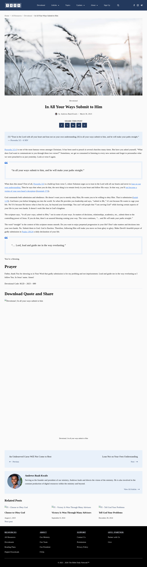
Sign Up (107, 5)
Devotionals (9, 542)
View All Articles (130, 489)
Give (110, 542)
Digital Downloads (12, 552)
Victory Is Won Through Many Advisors (71, 512)
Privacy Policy (82, 547)
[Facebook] (134, 5)
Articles (54, 5)
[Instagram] (138, 5)
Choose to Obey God (15, 512)
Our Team (43, 542)
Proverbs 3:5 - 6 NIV (19, 140)
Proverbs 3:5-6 (11, 149)
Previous (16, 462)
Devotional (41, 5)
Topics (67, 5)
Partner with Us (114, 537)
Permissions (81, 542)
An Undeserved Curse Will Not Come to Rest (30, 456)
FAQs (42, 552)
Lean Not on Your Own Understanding (120, 456)
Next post (9, 521)
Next (132, 462)
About (93, 5)
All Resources (10, 537)
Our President (45, 547)
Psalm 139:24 (27, 232)
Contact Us (81, 537)
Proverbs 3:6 (38, 184)
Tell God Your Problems (111, 512)
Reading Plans (10, 547)
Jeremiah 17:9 (42, 191)
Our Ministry (45, 537)
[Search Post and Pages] (119, 5)
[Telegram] (141, 5)
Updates (79, 5)
